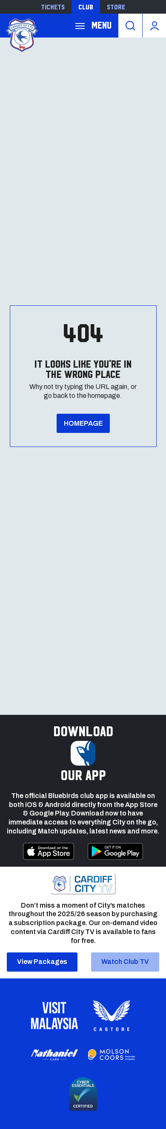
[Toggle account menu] (154, 26)
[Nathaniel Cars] (54, 1055)
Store (116, 7)
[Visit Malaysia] (54, 1015)
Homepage (83, 423)
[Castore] (111, 1015)
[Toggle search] (130, 26)
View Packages (42, 961)
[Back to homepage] (21, 34)
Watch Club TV (125, 961)
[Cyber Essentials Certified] (83, 1094)
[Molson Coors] (111, 1054)
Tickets (53, 7)
